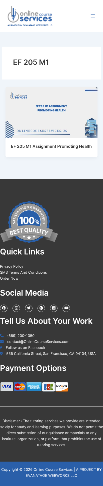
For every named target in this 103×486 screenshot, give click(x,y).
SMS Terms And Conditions (23, 272)
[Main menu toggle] (93, 16)
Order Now (9, 278)
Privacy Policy (11, 266)
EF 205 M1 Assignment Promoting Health (51, 146)
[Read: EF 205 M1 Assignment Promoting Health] (51, 112)
